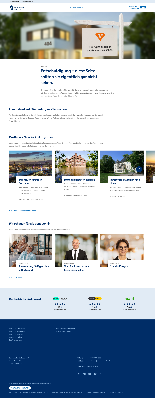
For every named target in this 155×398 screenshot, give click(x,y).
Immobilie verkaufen (17, 331)
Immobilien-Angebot (17, 328)
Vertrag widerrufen (20, 388)
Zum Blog (13, 277)
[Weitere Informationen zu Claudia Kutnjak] (122, 253)
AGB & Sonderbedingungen (97, 392)
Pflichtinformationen (56, 392)
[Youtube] (89, 374)
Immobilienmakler (16, 334)
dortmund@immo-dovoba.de (99, 361)
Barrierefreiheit (116, 392)
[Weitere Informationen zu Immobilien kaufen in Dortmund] (30, 178)
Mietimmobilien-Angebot (65, 328)
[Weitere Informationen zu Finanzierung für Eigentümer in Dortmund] (30, 255)
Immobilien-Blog (15, 337)
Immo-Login (77, 7)
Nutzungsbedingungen (75, 392)
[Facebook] (95, 374)
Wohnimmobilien (14, 1)
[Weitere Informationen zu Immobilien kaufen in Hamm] (76, 176)
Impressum (13, 392)
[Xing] (100, 374)
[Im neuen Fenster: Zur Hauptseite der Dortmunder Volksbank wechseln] (137, 7)
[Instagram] (79, 374)
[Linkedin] (84, 374)
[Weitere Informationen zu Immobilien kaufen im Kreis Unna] (122, 176)
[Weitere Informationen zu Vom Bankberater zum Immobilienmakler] (76, 255)
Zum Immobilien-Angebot (20, 210)
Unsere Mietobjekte (63, 331)
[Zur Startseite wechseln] (17, 7)
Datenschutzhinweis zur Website (32, 392)
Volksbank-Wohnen (27, 1)
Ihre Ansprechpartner (88, 367)
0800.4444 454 (94, 358)
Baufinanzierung (15, 340)
